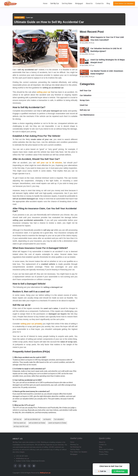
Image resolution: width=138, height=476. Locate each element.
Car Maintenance (87, 115)
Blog (108, 3)
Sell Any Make (67, 3)
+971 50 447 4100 (22, 456)
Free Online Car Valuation (124, 3)
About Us (89, 3)
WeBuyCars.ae (45, 473)
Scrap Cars (19, 17)
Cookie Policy (103, 454)
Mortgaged (79, 3)
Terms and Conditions (106, 449)
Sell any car (85, 110)
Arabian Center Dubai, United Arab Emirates (30, 461)
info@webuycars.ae (22, 458)
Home (45, 3)
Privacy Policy (104, 452)
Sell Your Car (85, 91)
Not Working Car (75, 447)
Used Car (84, 105)
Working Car (74, 444)
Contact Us (100, 3)
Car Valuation (85, 95)
